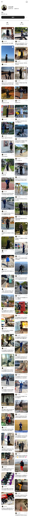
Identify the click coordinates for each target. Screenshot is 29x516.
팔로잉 (17, 8)
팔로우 (13, 17)
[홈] (26, 1)
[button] (8, 41)
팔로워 (10, 8)
